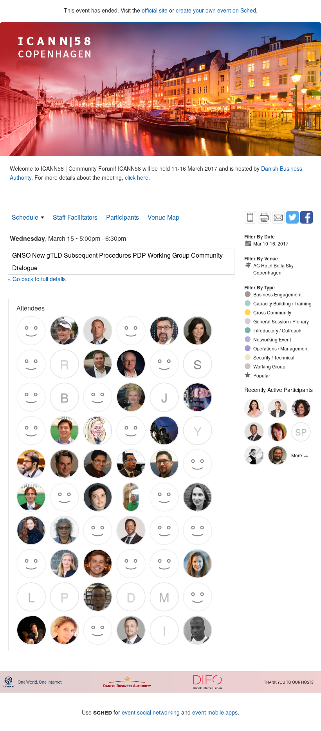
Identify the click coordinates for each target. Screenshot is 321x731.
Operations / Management (280, 348)
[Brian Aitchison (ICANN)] (254, 432)
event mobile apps (215, 712)
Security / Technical (273, 357)
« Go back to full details (37, 279)
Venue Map (163, 217)
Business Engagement (277, 294)
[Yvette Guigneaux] (301, 408)
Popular (261, 375)
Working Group (269, 366)
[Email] (278, 217)
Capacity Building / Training (282, 303)
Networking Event (272, 339)
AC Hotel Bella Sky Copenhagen (273, 269)
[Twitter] (292, 217)
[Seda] (254, 408)
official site (155, 10)
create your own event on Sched (216, 10)
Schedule (25, 217)
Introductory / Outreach (277, 330)
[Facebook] (306, 217)
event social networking (151, 712)
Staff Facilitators (75, 217)
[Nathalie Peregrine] (277, 432)
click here (136, 177)
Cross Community (272, 312)
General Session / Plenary (281, 321)
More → (299, 455)
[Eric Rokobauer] (277, 455)
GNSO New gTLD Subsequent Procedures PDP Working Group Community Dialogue (117, 261)
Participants (122, 217)
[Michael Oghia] (254, 455)
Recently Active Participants (278, 389)
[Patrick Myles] (277, 408)
